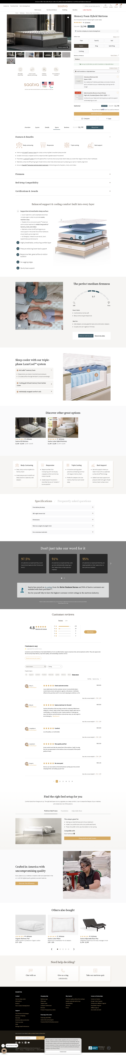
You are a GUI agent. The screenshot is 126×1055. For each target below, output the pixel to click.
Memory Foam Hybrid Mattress (33, 13)
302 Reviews (94, 936)
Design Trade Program (96, 1001)
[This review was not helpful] (99, 698)
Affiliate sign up (95, 1007)
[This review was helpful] (96, 698)
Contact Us (6, 6)
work (69, 674)
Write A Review (90, 632)
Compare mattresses (46, 1005)
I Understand (63, 1051)
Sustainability (69, 1003)
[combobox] (54, 666)
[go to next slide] (109, 564)
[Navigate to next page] (72, 781)
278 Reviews (29, 439)
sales (29, 1033)
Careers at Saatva (95, 999)
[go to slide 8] (11, 61)
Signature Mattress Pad (91, 77)
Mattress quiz (44, 999)
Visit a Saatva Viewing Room (22, 1005)
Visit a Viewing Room (25, 6)
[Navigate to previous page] (54, 781)
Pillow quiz (43, 1001)
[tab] (34, 224)
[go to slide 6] (57, 54)
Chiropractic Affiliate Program (98, 1003)
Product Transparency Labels (48, 1010)
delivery (63, 674)
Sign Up (40, 1038)
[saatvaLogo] (18, 992)
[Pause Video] (19, 326)
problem (44, 674)
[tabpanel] (34, 227)
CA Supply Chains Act (30, 1049)
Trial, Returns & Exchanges (22, 1013)
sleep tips (42, 1033)
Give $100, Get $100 (96, 1010)
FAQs (16, 1024)
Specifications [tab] (43, 501)
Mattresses (22, 13)
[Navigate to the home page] (62, 6)
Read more (56, 716)
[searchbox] (34, 666)
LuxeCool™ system (28, 159)
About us (68, 1005)
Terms (16, 1049)
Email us (17, 1003)
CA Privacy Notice (40, 1049)
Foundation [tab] (64, 811)
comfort (38, 674)
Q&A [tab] (66, 620)
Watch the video (100, 336)
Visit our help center (20, 999)
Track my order (19, 1022)
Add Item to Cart (96, 114)
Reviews (43, 1007)
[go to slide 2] (20, 54)
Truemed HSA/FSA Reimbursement (49, 1022)
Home (16, 13)
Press (67, 1007)
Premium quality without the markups (75, 999)
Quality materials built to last (73, 1001)
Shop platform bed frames (87, 838)
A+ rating (48, 587)
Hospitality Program (96, 1005)
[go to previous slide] (51, 949)
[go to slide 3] (29, 54)
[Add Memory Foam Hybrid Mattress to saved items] (68, 17)
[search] (93, 6)
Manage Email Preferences (22, 1026)
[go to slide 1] (11, 54)
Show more (75, 675)
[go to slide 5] (48, 54)
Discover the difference (26, 883)
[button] (96, 31)
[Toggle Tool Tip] (74, 834)
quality (57, 674)
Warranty (17, 1018)
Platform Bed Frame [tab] (50, 811)
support (31, 674)
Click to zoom (62, 47)
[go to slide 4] (38, 54)
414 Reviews (61, 439)
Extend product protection (22, 1020)
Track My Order (14, 6)
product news (35, 1033)
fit (26, 674)
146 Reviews (29, 936)
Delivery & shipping (20, 1015)
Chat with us (18, 1001)
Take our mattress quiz (86, 336)
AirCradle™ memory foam (29, 152)
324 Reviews (61, 936)
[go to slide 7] (66, 54)
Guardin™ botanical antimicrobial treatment (35, 165)
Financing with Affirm (46, 1017)
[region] (63, 434)
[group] (39, 32)
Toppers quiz (44, 1003)
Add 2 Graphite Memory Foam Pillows (95, 93)
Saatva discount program (47, 1020)
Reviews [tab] (60, 620)
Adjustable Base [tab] (77, 811)
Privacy (21, 1049)
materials (51, 674)
